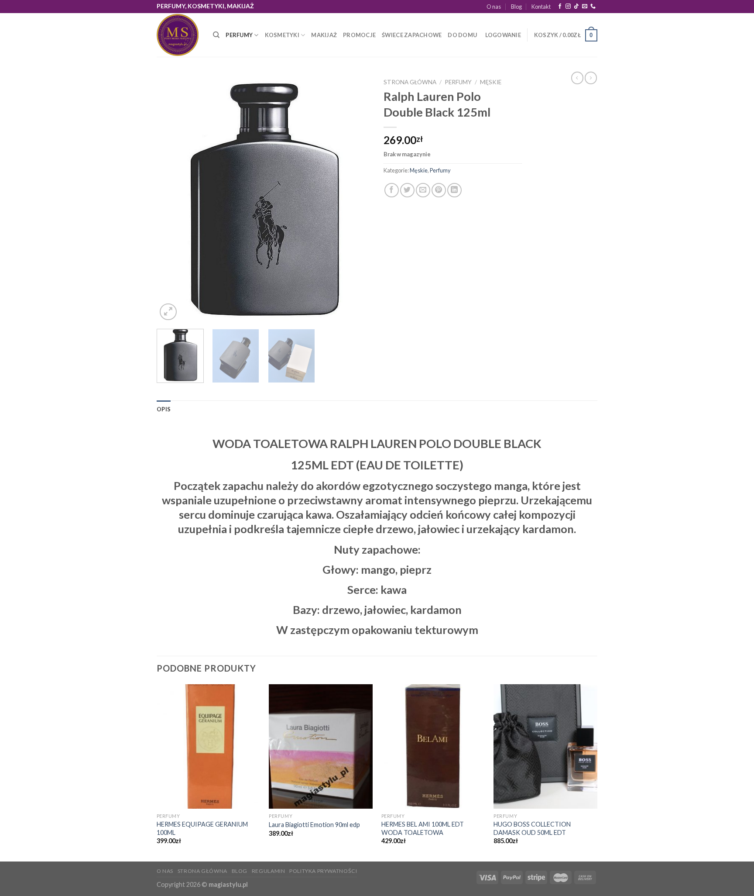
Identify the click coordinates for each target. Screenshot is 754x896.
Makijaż (324, 34)
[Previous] (172, 198)
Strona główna (410, 82)
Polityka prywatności (323, 871)
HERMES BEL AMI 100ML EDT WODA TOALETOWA (422, 828)
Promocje (359, 34)
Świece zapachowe (412, 34)
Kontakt (541, 6)
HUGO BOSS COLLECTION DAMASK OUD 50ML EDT (532, 828)
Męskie (490, 82)
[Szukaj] (216, 35)
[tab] (164, 409)
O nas (494, 6)
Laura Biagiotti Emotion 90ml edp (314, 824)
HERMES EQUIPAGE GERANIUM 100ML (202, 828)
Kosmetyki (282, 34)
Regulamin (268, 871)
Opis (164, 409)
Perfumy (239, 34)
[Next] (355, 198)
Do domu (462, 34)
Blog (516, 6)
